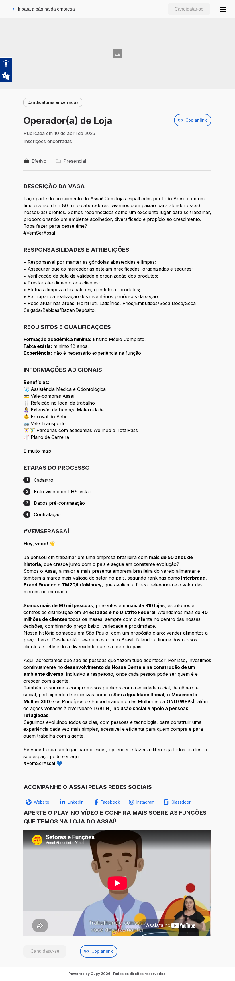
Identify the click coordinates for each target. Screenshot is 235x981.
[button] (222, 9)
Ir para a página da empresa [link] (46, 9)
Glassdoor (181, 802)
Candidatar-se (189, 9)
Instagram (145, 802)
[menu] (222, 9)
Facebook (110, 802)
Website (41, 802)
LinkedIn (75, 802)
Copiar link (196, 120)
